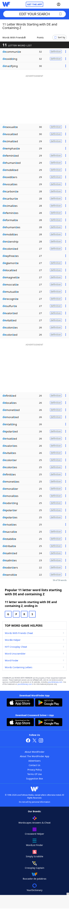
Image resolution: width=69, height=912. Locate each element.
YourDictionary (34, 890)
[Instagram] (40, 741)
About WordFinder (34, 751)
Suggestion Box (34, 778)
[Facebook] (28, 741)
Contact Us (34, 765)
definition (56, 51)
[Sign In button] (59, 4)
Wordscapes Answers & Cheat (34, 822)
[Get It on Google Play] (48, 702)
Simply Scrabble (34, 856)
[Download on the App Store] (20, 702)
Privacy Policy (34, 769)
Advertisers (34, 760)
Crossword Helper (34, 833)
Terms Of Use (34, 774)
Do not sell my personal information (34, 802)
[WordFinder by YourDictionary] (6, 4)
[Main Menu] (65, 4)
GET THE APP (34, 4)
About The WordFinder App (34, 756)
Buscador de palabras (34, 878)
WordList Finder (34, 845)
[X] (34, 741)
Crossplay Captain (34, 867)
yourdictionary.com (55, 682)
